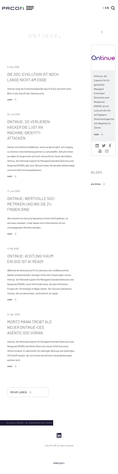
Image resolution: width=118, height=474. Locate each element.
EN (107, 8)
